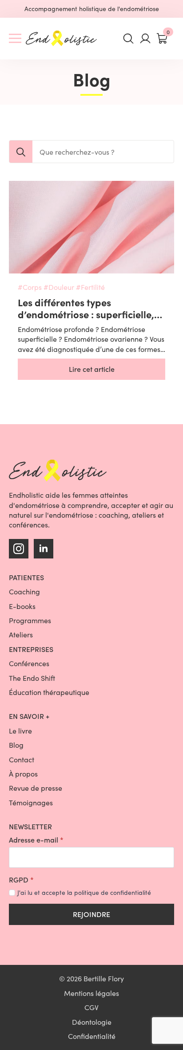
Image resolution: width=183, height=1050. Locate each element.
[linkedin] (43, 548)
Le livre (20, 730)
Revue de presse (35, 787)
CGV (91, 1007)
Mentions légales (91, 993)
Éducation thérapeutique (49, 692)
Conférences (29, 663)
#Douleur (59, 287)
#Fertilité (90, 287)
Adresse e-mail (36, 839)
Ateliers (21, 634)
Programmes (30, 620)
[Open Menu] (15, 38)
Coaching (24, 591)
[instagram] (18, 548)
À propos (23, 773)
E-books (22, 606)
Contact (21, 759)
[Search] (20, 152)
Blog (16, 744)
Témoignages (31, 802)
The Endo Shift (32, 678)
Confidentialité (91, 1036)
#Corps (30, 287)
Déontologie (91, 1022)
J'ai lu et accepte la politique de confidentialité (84, 892)
